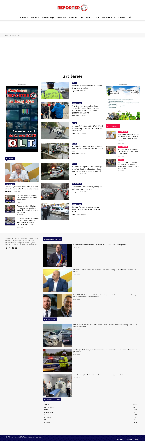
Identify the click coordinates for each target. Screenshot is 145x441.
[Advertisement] (72, 28)
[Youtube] (16, 248)
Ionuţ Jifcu (75, 115)
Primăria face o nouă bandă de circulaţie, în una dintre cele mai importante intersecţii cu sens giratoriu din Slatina (85, 109)
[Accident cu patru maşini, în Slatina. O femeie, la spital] (55, 90)
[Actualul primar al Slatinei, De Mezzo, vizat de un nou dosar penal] (10, 199)
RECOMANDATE (10, 184)
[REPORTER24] (72, 8)
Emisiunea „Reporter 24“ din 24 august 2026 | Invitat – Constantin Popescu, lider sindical (22, 188)
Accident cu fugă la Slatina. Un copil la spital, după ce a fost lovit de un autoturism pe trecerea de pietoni (87, 168)
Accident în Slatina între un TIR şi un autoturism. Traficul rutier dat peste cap (87, 148)
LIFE (81, 17)
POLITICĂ (35, 17)
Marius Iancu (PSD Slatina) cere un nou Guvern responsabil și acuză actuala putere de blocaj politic (104, 270)
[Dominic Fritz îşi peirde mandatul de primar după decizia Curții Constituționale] (57, 255)
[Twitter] (12, 248)
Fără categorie (10, 201)
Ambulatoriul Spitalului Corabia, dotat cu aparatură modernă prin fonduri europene (101, 375)
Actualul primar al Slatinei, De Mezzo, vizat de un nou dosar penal (27, 198)
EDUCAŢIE (73, 17)
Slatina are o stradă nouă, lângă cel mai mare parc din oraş (87, 188)
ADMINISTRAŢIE (48, 17)
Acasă (6, 35)
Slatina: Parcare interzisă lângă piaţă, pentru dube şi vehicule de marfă (86, 209)
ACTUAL (23, 17)
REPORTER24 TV (108, 17)
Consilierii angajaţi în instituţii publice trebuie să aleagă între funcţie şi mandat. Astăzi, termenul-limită (28, 221)
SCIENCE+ (121, 17)
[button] (130, 18)
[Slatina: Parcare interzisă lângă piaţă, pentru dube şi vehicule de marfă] (55, 211)
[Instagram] (9, 248)
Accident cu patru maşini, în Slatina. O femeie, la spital (87, 86)
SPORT (88, 17)
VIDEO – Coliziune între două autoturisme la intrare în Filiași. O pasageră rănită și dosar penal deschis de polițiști (105, 325)
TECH (97, 17)
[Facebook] (6, 248)
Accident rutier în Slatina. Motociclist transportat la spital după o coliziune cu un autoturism (27, 209)
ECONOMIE (61, 17)
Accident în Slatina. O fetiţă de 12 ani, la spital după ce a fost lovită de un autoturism (87, 128)
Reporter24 (8, 191)
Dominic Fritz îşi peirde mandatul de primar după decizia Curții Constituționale (99, 245)
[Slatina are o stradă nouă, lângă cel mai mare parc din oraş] (55, 191)
